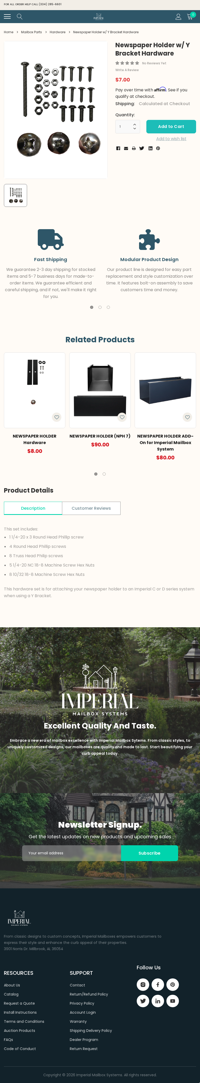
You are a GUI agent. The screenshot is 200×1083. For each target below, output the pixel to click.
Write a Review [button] (127, 70)
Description (33, 508)
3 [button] (108, 307)
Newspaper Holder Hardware (35, 439)
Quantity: (125, 115)
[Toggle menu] (7, 16)
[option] (56, 110)
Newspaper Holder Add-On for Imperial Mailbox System (165, 442)
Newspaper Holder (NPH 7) (100, 436)
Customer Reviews (91, 508)
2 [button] (100, 307)
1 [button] (91, 307)
